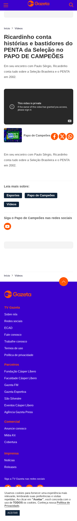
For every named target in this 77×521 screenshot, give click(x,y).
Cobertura (10, 442)
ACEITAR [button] (13, 513)
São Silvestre (12, 398)
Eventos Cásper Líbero (18, 405)
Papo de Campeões (37, 135)
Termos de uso (13, 348)
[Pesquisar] (71, 5)
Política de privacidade (18, 355)
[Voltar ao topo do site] (63, 281)
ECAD (8, 327)
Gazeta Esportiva (15, 391)
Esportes (13, 195)
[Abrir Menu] (6, 5)
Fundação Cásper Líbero (20, 371)
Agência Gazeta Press (18, 412)
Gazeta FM (11, 385)
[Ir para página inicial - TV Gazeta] (38, 5)
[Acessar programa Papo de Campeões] (13, 135)
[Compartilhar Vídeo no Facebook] (54, 136)
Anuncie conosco (15, 428)
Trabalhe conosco (15, 341)
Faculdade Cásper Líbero (20, 378)
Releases (10, 467)
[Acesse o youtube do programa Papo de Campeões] (7, 226)
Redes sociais (13, 321)
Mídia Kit (9, 435)
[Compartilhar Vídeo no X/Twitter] (62, 136)
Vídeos (11, 204)
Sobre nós (10, 314)
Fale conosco (12, 334)
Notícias (9, 460)
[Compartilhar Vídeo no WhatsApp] (70, 136)
